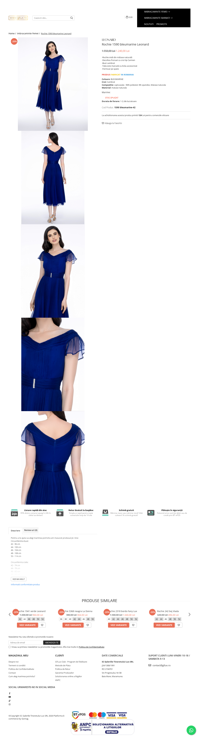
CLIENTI (59, 655)
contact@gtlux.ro (161, 665)
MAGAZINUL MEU (18, 655)
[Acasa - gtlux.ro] (18, 18)
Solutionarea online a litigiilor (68, 676)
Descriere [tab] (15, 530)
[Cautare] (71, 18)
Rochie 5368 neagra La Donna (76, 611)
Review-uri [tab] (30, 530)
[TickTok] (10, 700)
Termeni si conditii (17, 665)
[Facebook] (10, 693)
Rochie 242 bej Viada (168, 611)
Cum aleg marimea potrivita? (22, 676)
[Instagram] (10, 704)
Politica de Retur (62, 669)
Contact (12, 672)
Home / (13, 33)
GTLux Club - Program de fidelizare (71, 661)
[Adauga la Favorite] (42, 625)
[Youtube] (10, 696)
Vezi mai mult (19, 579)
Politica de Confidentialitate (91, 646)
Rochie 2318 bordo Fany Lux (122, 611)
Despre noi (14, 661)
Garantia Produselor (64, 672)
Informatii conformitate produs (25, 584)
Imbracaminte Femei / (29, 33)
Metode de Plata (62, 665)
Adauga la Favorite (113, 123)
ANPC (57, 680)
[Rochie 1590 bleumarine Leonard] (53, 84)
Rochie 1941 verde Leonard (31, 611)
